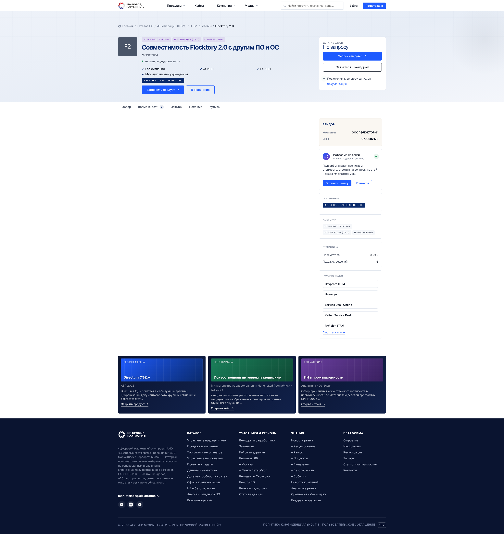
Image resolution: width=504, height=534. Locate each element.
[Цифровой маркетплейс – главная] (131, 6)
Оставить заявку (337, 183)
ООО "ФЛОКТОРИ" (365, 132)
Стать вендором (251, 494)
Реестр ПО (247, 482)
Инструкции (352, 446)
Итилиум (331, 294)
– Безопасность (302, 470)
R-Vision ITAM (334, 325)
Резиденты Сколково (254, 476)
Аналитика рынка (303, 488)
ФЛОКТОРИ (150, 55)
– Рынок (297, 452)
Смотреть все (334, 332)
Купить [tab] (214, 107)
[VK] (130, 504)
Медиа (249, 5)
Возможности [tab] (150, 107)
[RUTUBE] (139, 504)
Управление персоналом (205, 458)
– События (298, 476)
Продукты (174, 5)
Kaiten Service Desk (338, 315)
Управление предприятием (206, 440)
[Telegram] (121, 504)
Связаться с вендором (352, 67)
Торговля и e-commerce (204, 452)
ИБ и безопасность (201, 488)
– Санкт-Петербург (253, 470)
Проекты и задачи (200, 464)
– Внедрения (300, 464)
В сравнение (200, 90)
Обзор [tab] (126, 107)
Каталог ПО (145, 26)
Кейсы (199, 5)
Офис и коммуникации (203, 482)
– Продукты (299, 458)
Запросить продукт (163, 90)
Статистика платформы (360, 464)
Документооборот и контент (208, 476)
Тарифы (348, 458)
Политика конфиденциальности (291, 524)
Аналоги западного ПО (203, 494)
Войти (354, 5)
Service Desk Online (338, 304)
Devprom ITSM (335, 284)
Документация (337, 83)
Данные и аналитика (202, 470)
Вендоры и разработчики (257, 440)
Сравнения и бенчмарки (308, 494)
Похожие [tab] (195, 107)
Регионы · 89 (248, 458)
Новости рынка (302, 440)
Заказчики (246, 446)
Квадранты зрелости (306, 500)
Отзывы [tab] (176, 107)
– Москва (246, 464)
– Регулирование (303, 446)
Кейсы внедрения (252, 452)
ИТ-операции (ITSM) (171, 26)
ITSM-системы (201, 26)
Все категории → (199, 500)
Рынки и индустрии (253, 488)
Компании (224, 5)
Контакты (362, 183)
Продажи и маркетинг (203, 446)
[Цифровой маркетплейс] (148, 434)
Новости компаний (305, 482)
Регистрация (374, 5)
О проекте (350, 440)
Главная (127, 26)
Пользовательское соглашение (348, 524)
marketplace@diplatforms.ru (138, 496)
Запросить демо (352, 56)
